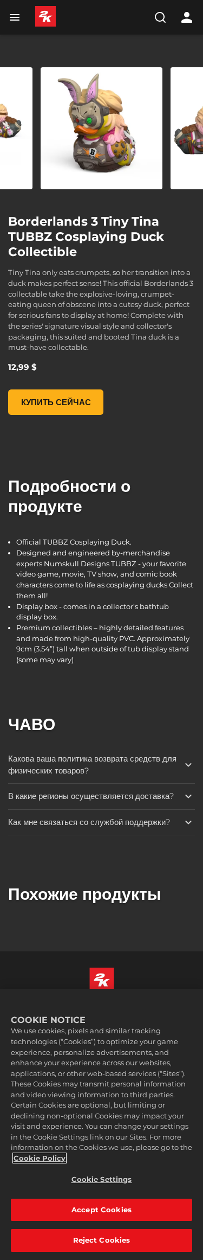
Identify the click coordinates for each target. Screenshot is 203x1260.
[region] (101, 1124)
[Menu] (17, 17)
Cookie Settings (101, 1179)
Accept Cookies (101, 1209)
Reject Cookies (101, 1240)
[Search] (160, 17)
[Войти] (187, 17)
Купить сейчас (56, 402)
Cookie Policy (40, 1158)
